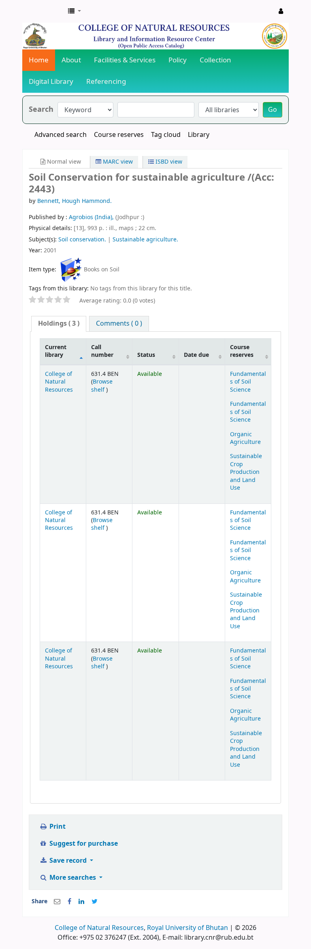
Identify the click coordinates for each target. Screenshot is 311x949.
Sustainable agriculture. (145, 239)
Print (57, 827)
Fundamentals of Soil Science (248, 382)
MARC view (117, 162)
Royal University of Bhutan (187, 928)
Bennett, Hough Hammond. (74, 201)
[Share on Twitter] (94, 901)
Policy (177, 60)
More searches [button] (73, 878)
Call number (102, 351)
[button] (74, 11)
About (71, 60)
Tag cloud (166, 135)
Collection (215, 60)
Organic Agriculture (245, 438)
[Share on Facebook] (69, 901)
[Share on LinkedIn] (81, 901)
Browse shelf (102, 385)
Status (146, 355)
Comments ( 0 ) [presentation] (119, 323)
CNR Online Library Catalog (43, 11)
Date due (196, 355)
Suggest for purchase (83, 844)
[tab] (58, 324)
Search (41, 109)
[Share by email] (57, 901)
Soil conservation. (82, 239)
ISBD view (168, 162)
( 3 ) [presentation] (58, 323)
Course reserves (119, 135)
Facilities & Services (125, 60)
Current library (55, 351)
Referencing (106, 82)
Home (39, 60)
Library (198, 135)
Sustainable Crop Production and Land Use (246, 472)
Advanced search (60, 135)
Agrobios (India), (92, 217)
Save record (68, 861)
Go (272, 110)
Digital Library (51, 82)
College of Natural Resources (59, 382)
